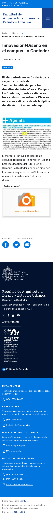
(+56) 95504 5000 (14, 419)
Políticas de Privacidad (16, 369)
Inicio (4, 33)
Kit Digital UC (19, 512)
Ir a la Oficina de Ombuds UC (19, 484)
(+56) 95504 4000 (14, 399)
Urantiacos (25, 501)
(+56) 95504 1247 (14, 479)
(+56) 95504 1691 (14, 474)
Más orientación (14, 451)
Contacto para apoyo (16, 445)
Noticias (16, 33)
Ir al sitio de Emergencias (18, 425)
